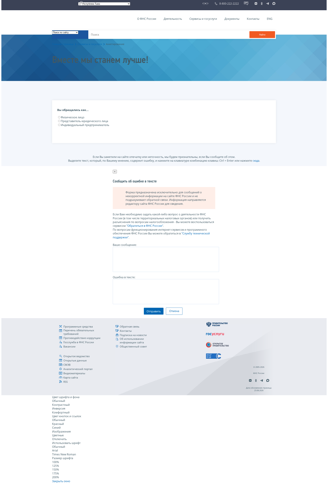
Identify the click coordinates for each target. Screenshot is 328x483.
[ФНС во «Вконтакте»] (255, 3)
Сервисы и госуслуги (203, 19)
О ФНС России (146, 19)
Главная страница (63, 44)
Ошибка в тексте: (124, 277)
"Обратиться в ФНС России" (144, 226)
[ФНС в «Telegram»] (267, 3)
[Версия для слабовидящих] (206, 3)
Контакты (253, 19)
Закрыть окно (61, 481)
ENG (269, 19)
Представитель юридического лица (84, 121)
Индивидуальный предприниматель (85, 125)
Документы (231, 19)
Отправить (154, 311)
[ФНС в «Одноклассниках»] (261, 3)
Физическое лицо (72, 117)
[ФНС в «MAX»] (273, 3)
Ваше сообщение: (125, 245)
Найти (262, 34)
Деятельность (173, 19)
